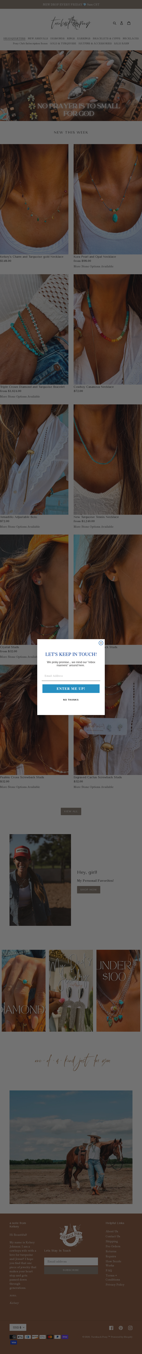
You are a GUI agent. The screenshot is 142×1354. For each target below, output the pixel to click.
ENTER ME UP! (71, 688)
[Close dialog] (101, 643)
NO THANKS (71, 700)
